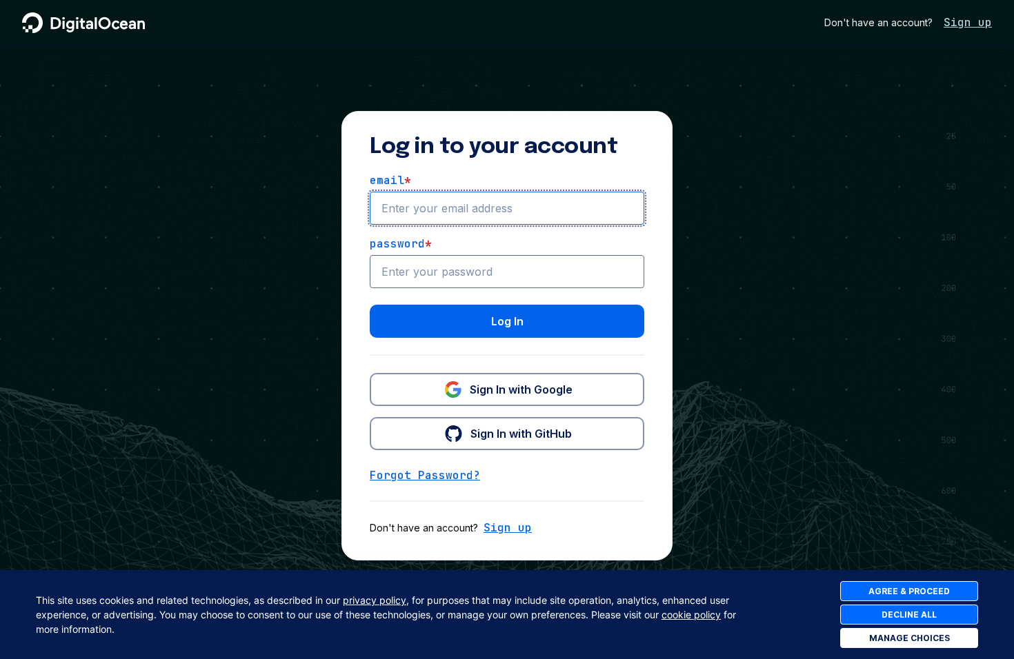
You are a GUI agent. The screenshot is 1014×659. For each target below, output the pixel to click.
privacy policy (374, 600)
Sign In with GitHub (521, 433)
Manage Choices (909, 638)
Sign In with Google (521, 389)
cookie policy (691, 614)
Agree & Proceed (909, 591)
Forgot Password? (425, 475)
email (390, 180)
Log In (507, 321)
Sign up (968, 22)
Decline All (909, 614)
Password (401, 243)
